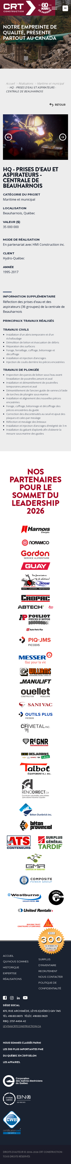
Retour (59, 105)
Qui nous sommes (16, 961)
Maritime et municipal (50, 83)
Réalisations (26, 83)
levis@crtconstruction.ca (22, 1026)
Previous (8, 137)
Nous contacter (50, 976)
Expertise (10, 973)
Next (62, 137)
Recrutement (47, 971)
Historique (11, 967)
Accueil (10, 83)
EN (65, 8)
